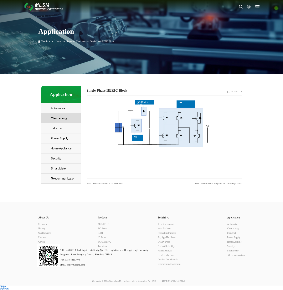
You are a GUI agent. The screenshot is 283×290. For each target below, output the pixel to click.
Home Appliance (234, 241)
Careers (41, 241)
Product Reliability (166, 246)
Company (42, 224)
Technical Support (166, 224)
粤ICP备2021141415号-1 (173, 281)
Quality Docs (164, 241)
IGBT (136, 136)
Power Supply (233, 237)
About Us (43, 217)
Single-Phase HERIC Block (102, 41)
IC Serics (102, 237)
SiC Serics (102, 228)
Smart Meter (233, 250)
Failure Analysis (165, 250)
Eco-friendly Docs (166, 255)
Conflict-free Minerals (168, 259)
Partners (42, 237)
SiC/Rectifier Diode (143, 102)
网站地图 (4, 289)
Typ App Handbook (167, 237)
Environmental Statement (169, 264)
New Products (164, 228)
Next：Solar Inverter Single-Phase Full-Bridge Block (218, 183)
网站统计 (4, 287)
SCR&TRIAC (104, 241)
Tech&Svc (163, 217)
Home (58, 41)
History (41, 228)
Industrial (231, 233)
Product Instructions (167, 233)
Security (231, 246)
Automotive (232, 224)
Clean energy (82, 41)
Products (102, 217)
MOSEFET (103, 224)
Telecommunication (236, 255)
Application (68, 41)
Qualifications (44, 233)
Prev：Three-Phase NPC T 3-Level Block (105, 183)
